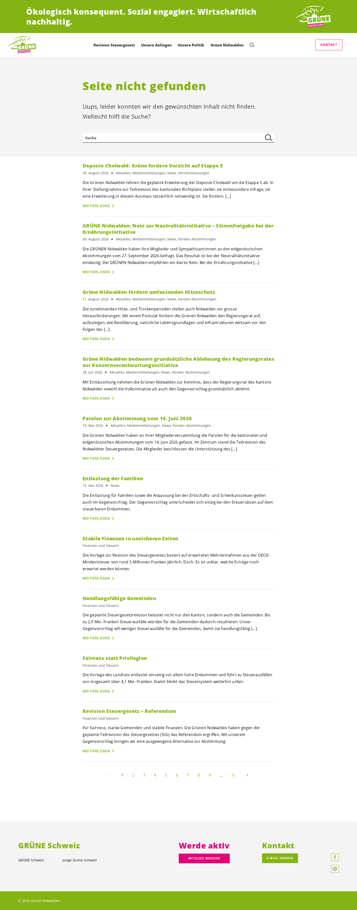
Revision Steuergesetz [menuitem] (114, 45)
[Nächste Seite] (247, 775)
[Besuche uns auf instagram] (335, 869)
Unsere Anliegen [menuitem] (156, 45)
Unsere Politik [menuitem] (191, 45)
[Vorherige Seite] (109, 775)
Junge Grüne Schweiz (79, 860)
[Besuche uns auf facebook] (335, 857)
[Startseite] (313, 16)
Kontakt (329, 45)
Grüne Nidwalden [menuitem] (227, 45)
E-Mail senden (280, 858)
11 (233, 775)
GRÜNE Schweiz (31, 860)
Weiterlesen (96, 206)
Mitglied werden (204, 858)
